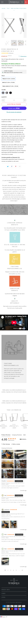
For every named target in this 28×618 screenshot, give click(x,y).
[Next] (25, 25)
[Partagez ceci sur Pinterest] (15, 166)
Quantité (3, 97)
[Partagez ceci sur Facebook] (11, 166)
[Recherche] (22, 2)
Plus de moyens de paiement (14, 112)
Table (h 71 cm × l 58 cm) (8, 78)
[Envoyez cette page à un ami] (19, 166)
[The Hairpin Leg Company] (14, 2)
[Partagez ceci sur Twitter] (7, 166)
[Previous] (2, 25)
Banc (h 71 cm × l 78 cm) (8, 82)
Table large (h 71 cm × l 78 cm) (10, 86)
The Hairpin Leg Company (16, 602)
